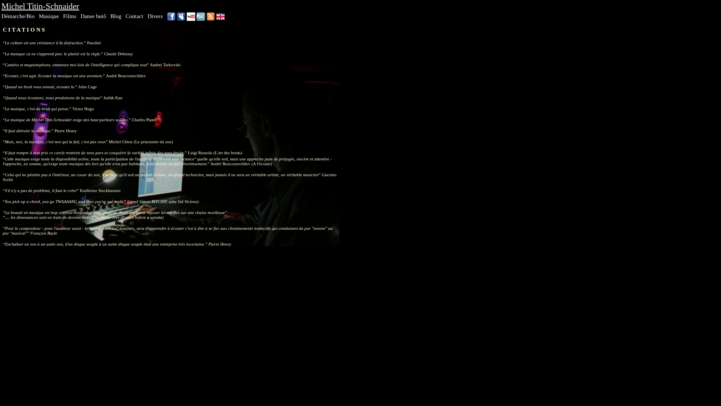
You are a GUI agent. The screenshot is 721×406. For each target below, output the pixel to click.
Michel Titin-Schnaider (40, 6)
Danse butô (93, 16)
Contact (134, 16)
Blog (115, 16)
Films (69, 16)
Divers (155, 16)
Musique (49, 16)
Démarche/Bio (18, 16)
